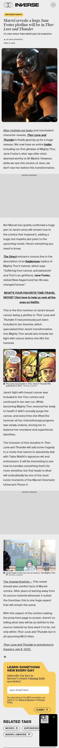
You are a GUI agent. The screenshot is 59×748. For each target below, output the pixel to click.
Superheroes (32, 728)
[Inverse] (27, 5)
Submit (40, 709)
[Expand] (43, 717)
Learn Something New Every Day (23, 668)
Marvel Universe (16, 734)
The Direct (10, 256)
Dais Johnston (16, 39)
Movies (9, 728)
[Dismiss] (53, 717)
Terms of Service (26, 700)
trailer (48, 144)
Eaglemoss (32, 261)
